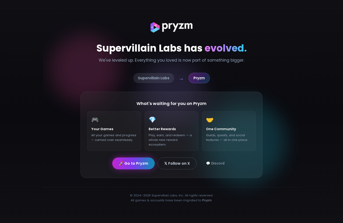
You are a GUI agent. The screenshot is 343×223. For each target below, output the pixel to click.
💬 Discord (215, 163)
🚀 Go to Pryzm (133, 163)
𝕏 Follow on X (177, 163)
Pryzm (207, 200)
